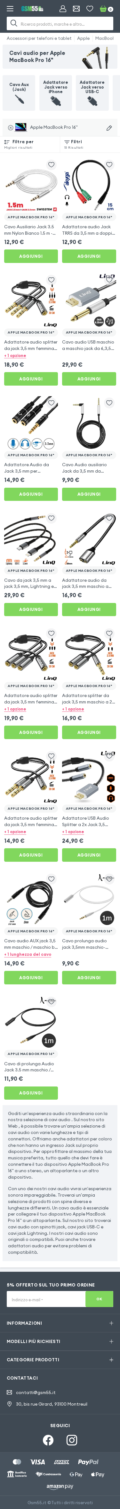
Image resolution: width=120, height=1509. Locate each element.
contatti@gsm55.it (36, 1392)
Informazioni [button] (24, 1323)
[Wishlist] (89, 8)
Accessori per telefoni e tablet (39, 38)
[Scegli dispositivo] (109, 128)
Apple (83, 38)
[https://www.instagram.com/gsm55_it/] (72, 1440)
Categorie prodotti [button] (33, 1360)
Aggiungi (31, 256)
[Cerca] (14, 23)
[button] (31, 356)
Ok (99, 1299)
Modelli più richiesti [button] (33, 1341)
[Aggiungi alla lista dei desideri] (51, 165)
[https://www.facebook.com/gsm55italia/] (48, 1440)
